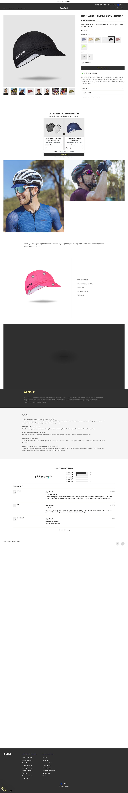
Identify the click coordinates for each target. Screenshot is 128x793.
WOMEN (11, 8)
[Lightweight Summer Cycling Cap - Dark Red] (12, 736)
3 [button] (64, 530)
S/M (84, 56)
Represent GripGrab (27, 765)
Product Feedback (26, 760)
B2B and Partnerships (100, 4)
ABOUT (110, 4)
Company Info (46, 765)
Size (82, 52)
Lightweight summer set (64, 114)
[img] (49, 492)
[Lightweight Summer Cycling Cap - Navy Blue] (4, 736)
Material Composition (91, 97)
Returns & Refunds (27, 770)
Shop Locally (25, 778)
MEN (5, 8)
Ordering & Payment (27, 776)
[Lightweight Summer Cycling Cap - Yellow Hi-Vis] (13, 736)
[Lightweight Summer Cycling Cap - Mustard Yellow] (5, 736)
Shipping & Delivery (27, 768)
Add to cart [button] (64, 154)
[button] (85, 20)
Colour (86, 34)
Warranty (24, 773)
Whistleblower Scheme (49, 770)
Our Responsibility (47, 768)
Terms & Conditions (27, 757)
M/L (90, 56)
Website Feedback (27, 762)
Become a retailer (47, 762)
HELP (114, 4)
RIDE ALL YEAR (21, 8)
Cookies (45, 776)
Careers (45, 757)
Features (86, 88)
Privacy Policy (46, 773)
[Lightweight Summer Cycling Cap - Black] (10, 736)
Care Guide (86, 92)
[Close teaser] (11, 791)
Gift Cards (45, 760)
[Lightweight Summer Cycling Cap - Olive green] (7, 736)
